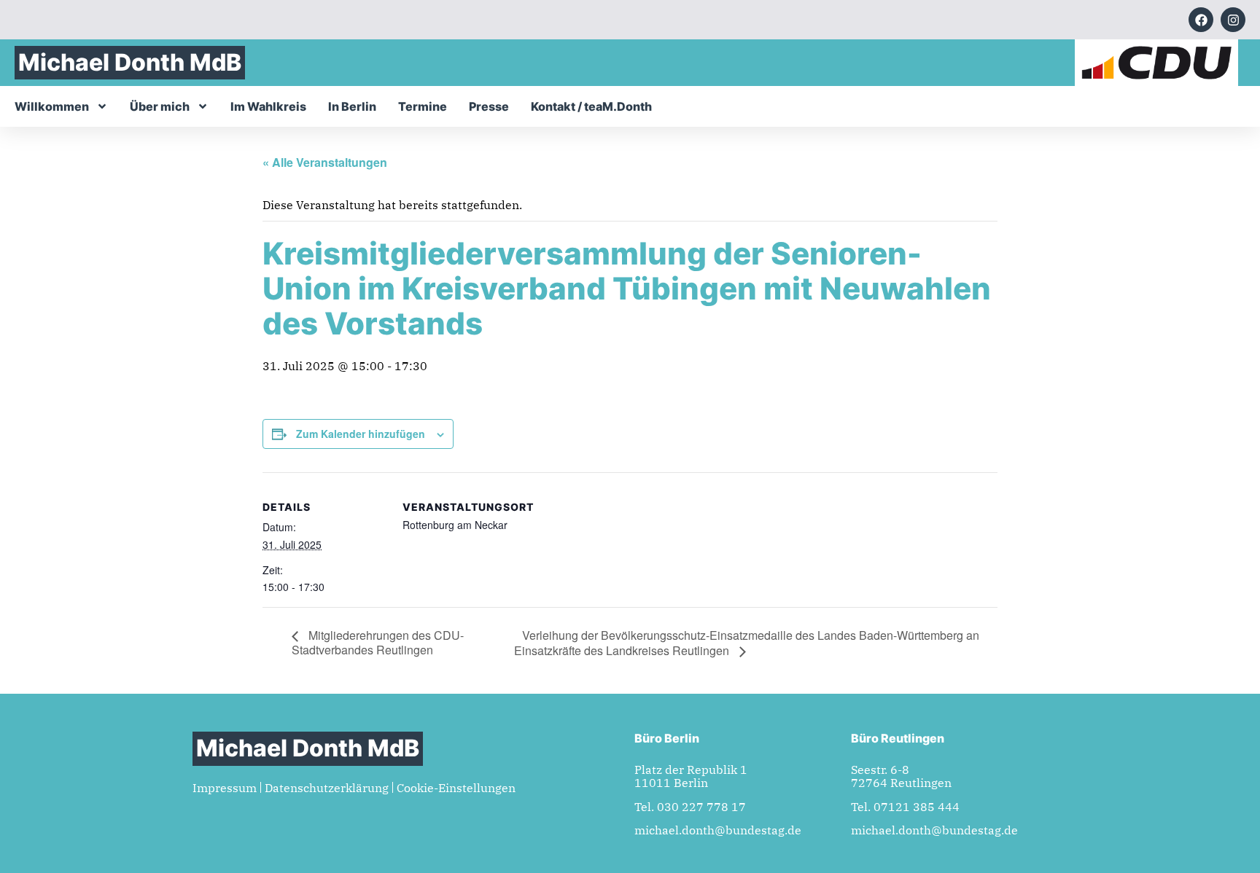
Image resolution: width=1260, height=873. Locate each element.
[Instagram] (1233, 19)
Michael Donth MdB (129, 62)
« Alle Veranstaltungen (324, 162)
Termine (422, 106)
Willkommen (52, 106)
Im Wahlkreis (268, 106)
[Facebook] (1201, 19)
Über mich (160, 106)
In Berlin (352, 106)
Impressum (224, 787)
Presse (489, 106)
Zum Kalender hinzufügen (360, 433)
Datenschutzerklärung (327, 787)
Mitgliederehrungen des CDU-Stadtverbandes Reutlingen (378, 642)
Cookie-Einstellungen (456, 787)
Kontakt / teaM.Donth (591, 106)
